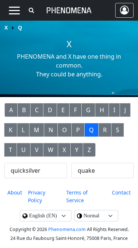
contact (121, 192)
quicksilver (25, 170)
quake (86, 170)
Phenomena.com (67, 229)
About (14, 192)
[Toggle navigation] (14, 10)
